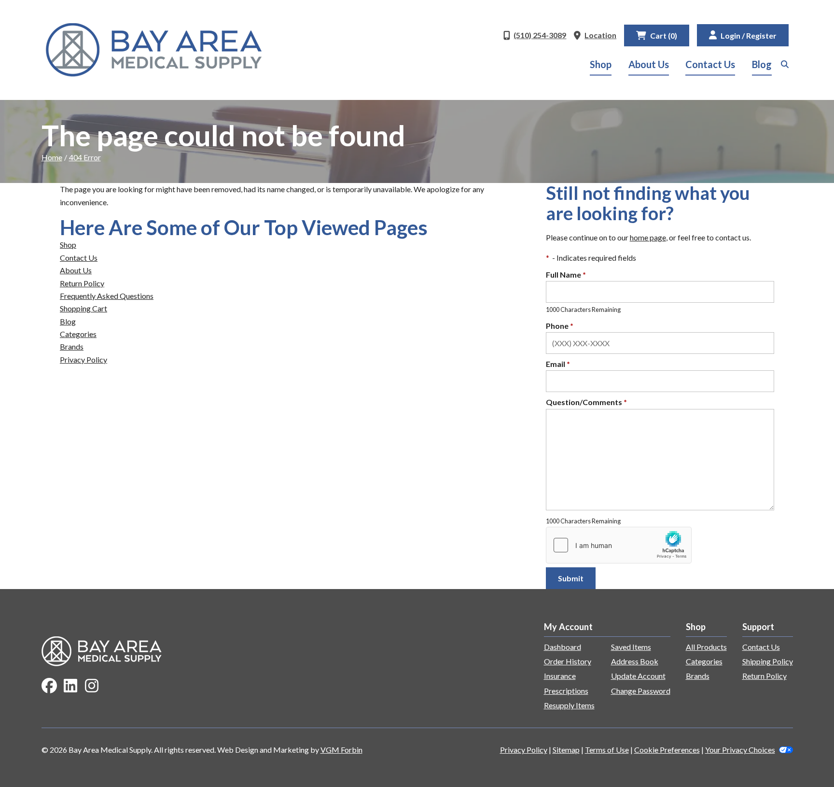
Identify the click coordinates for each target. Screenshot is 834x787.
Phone (559, 325)
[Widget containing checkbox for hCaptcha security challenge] (619, 545)
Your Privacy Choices (740, 749)
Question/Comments (586, 402)
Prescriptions (566, 690)
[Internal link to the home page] (102, 650)
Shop (601, 64)
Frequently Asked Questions (106, 295)
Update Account (638, 675)
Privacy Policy (83, 359)
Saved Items (631, 646)
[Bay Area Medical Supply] (154, 50)
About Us (648, 64)
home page (648, 237)
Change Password (640, 690)
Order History (567, 661)
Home (52, 157)
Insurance (560, 675)
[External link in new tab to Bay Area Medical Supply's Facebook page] (49, 686)
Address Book (634, 661)
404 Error (85, 157)
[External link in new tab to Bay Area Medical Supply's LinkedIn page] (70, 686)
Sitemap (566, 749)
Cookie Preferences (667, 749)
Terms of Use (607, 749)
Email (558, 363)
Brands (71, 346)
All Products (706, 646)
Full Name (566, 274)
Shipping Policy (767, 661)
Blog (762, 64)
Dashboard (562, 646)
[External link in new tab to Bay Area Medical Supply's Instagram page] (91, 686)
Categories (78, 333)
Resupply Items (569, 705)
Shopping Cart (83, 308)
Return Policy (82, 283)
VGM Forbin (341, 749)
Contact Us (710, 64)
